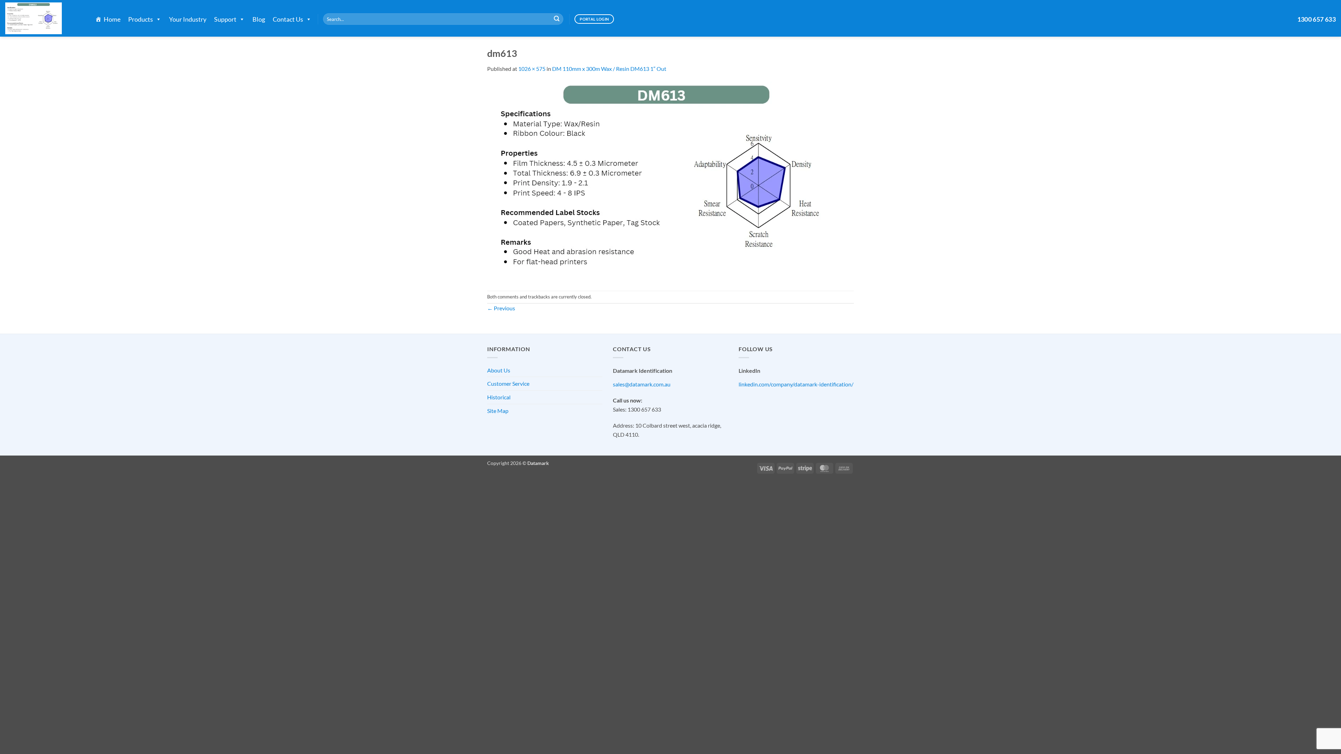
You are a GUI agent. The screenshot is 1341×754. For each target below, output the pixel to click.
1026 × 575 (531, 68)
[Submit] (557, 19)
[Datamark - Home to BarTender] (43, 18)
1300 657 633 (1316, 19)
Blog (258, 19)
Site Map (497, 410)
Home (112, 19)
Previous (501, 308)
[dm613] (666, 181)
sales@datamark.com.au (641, 384)
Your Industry (187, 19)
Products (140, 19)
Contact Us (288, 19)
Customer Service (508, 383)
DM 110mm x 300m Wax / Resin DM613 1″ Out (609, 68)
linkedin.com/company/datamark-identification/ (796, 384)
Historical (499, 397)
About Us (498, 370)
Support (225, 19)
